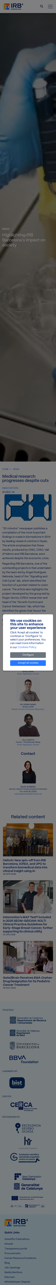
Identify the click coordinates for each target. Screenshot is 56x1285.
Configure (28, 655)
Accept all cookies (28, 663)
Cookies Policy (27, 647)
